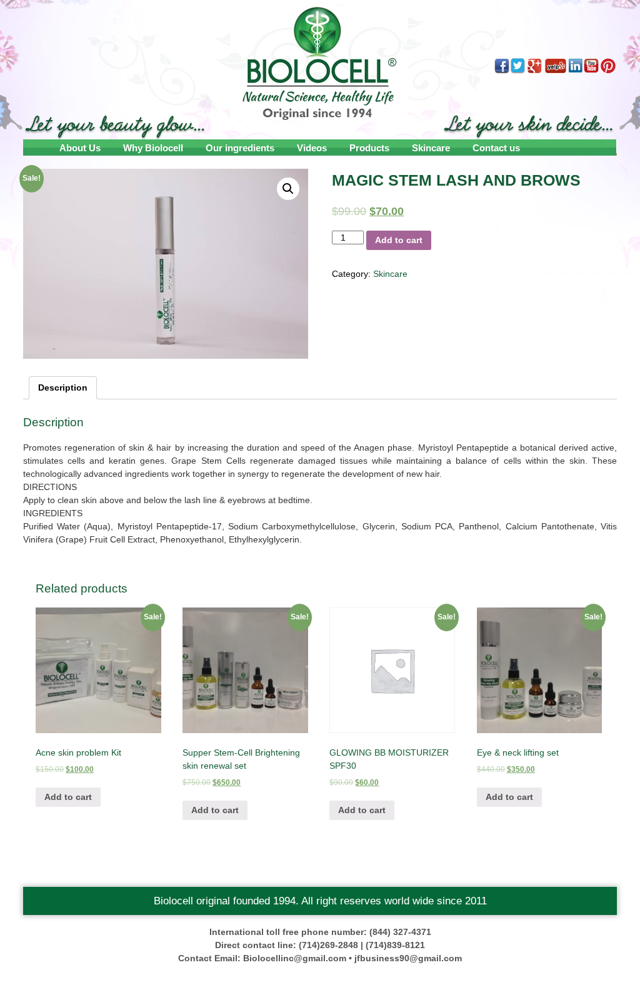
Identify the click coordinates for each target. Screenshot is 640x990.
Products (369, 147)
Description (63, 387)
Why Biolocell (153, 147)
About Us (80, 147)
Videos (312, 147)
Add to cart (398, 240)
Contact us (496, 147)
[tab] (63, 387)
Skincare (431, 147)
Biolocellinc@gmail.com (294, 958)
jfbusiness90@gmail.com (408, 958)
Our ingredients (240, 147)
